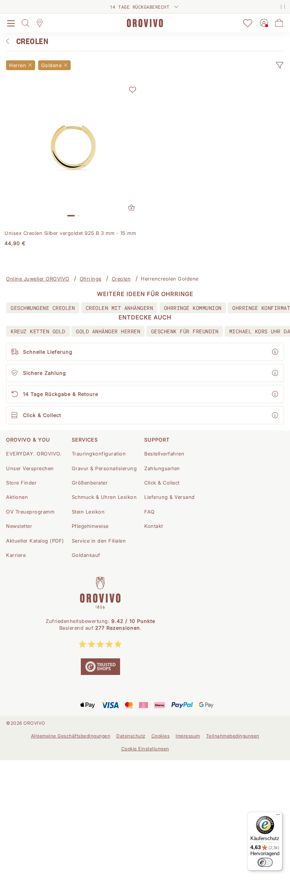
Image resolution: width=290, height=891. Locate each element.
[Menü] (277, 816)
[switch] (265, 862)
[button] (279, 65)
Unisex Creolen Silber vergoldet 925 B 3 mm (70, 233)
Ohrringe (91, 279)
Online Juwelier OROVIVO (37, 279)
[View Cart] (279, 23)
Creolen (121, 279)
